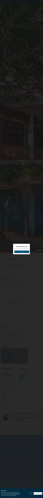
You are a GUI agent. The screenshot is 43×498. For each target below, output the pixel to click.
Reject (31, 493)
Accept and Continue (38, 493)
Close (22, 251)
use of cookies (13, 495)
